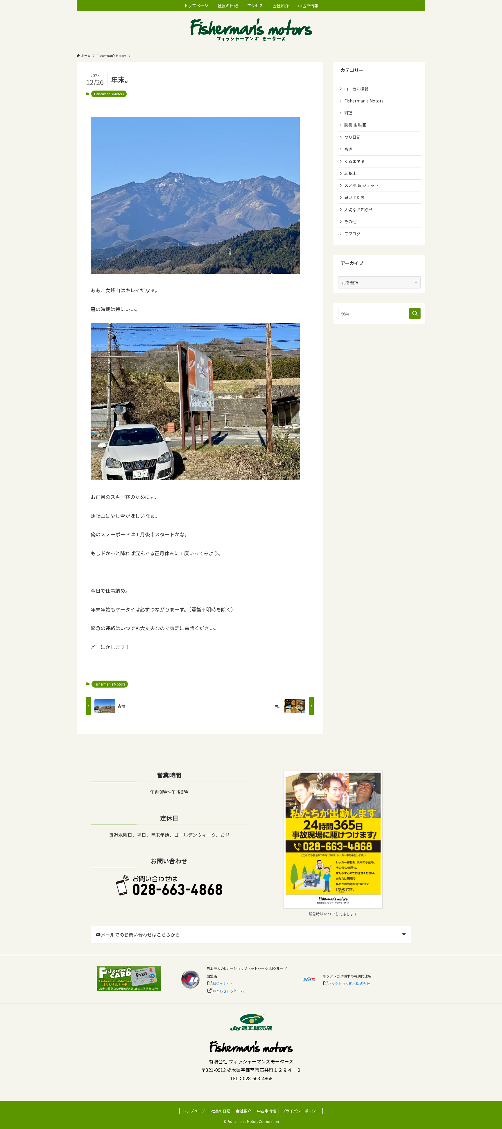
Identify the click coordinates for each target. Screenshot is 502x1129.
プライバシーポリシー (301, 1111)
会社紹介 (243, 1111)
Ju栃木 (350, 173)
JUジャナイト (222, 983)
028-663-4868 (257, 1078)
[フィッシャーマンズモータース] (251, 30)
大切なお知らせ (358, 209)
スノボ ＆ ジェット (361, 185)
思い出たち (354, 197)
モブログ (352, 234)
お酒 (348, 149)
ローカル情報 (356, 89)
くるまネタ (354, 161)
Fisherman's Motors (109, 93)
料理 (348, 113)
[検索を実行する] (415, 313)
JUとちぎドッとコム (228, 990)
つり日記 (352, 137)
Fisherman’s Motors (363, 101)
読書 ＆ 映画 (355, 125)
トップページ (193, 1111)
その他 (350, 221)
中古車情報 (266, 1111)
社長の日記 (220, 1111)
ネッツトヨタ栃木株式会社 (349, 983)
